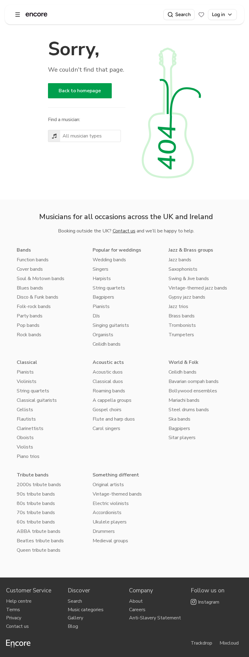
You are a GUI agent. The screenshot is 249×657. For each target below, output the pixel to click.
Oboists (25, 437)
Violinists (26, 381)
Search (183, 14)
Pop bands (28, 325)
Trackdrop (201, 643)
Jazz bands (180, 259)
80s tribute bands (36, 503)
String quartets (109, 288)
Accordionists (107, 512)
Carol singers (106, 428)
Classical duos (108, 381)
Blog (73, 626)
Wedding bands (109, 259)
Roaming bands (109, 391)
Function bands (33, 259)
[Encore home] (36, 14)
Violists (25, 447)
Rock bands (29, 334)
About (136, 601)
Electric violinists (111, 503)
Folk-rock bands (34, 306)
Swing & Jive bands (189, 278)
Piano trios (28, 456)
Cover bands (30, 269)
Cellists (25, 409)
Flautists (26, 419)
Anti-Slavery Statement (155, 618)
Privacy (13, 618)
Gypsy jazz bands (187, 297)
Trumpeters (181, 334)
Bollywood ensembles (193, 391)
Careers (137, 609)
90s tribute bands (36, 494)
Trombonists (182, 325)
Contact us (124, 231)
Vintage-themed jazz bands (198, 288)
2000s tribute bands (39, 484)
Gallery (75, 618)
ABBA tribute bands (38, 531)
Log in (218, 14)
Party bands (30, 316)
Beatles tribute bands (40, 540)
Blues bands (30, 288)
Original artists (108, 484)
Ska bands (179, 419)
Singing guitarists (111, 325)
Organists (103, 334)
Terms (13, 609)
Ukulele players (110, 522)
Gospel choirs (107, 409)
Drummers (104, 531)
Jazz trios (178, 306)
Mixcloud (229, 643)
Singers (100, 269)
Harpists (102, 278)
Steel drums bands (189, 409)
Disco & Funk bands (37, 297)
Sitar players (182, 437)
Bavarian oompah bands (194, 381)
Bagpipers (103, 297)
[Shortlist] (201, 14)
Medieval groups (110, 540)
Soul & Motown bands (40, 278)
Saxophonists (183, 269)
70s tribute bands (36, 512)
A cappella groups (112, 400)
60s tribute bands (36, 522)
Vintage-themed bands (117, 494)
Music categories (86, 609)
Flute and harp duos (114, 419)
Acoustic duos (108, 372)
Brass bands (182, 316)
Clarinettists (30, 428)
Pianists (101, 306)
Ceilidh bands (107, 344)
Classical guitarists (37, 400)
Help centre (19, 601)
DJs (96, 316)
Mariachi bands (184, 400)
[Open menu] (17, 14)
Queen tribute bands (38, 550)
